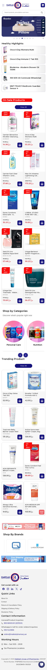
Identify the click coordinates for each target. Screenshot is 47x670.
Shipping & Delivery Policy (10, 608)
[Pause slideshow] (43, 38)
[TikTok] (21, 589)
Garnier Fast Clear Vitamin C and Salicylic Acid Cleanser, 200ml (10, 175)
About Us (4, 598)
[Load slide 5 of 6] (27, 38)
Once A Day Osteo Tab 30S (10, 394)
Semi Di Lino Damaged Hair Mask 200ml (33, 291)
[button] (3, 5)
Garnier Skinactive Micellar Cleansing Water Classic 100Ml (11, 136)
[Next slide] (33, 38)
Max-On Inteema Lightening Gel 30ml (31, 175)
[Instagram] (8, 589)
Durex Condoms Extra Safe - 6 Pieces (9, 214)
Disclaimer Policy (7, 612)
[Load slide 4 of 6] (25, 38)
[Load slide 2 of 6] (19, 38)
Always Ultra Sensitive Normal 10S (10, 506)
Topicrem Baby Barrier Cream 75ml (10, 431)
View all (23, 107)
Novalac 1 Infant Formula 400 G (31, 394)
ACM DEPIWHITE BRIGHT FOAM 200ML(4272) (9, 469)
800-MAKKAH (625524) (13, 623)
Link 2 (20, 529)
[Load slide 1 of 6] (17, 38)
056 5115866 (9, 630)
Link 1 (10, 529)
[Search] (41, 12)
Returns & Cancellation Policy (11, 605)
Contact (4, 602)
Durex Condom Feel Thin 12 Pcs (33, 467)
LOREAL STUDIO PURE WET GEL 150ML (31, 214)
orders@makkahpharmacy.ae (15, 634)
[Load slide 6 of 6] (30, 38)
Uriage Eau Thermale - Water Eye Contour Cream (10, 291)
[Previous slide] (14, 38)
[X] (16, 589)
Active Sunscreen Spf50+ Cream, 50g (32, 431)
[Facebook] (3, 589)
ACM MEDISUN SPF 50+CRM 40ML (32, 506)
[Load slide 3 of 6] (22, 38)
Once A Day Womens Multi (31, 136)
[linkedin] (12, 589)
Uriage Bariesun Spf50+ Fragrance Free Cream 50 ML (32, 253)
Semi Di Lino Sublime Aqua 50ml (10, 253)
